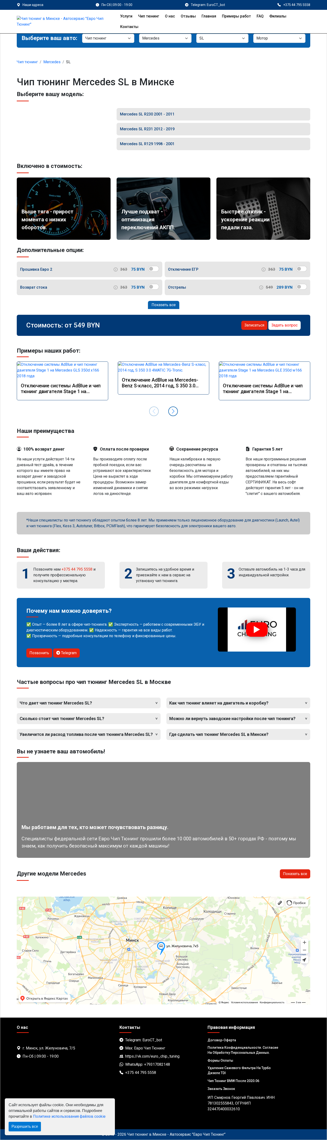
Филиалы (277, 16)
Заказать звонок (221, 1089)
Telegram (68, 653)
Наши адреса (33, 5)
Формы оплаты (220, 1060)
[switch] (153, 269)
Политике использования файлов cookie (69, 1116)
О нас (170, 16)
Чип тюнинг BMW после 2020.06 (233, 1081)
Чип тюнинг (148, 16)
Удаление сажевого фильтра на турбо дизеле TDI (239, 1070)
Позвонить (39, 653)
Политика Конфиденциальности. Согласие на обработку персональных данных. (243, 1050)
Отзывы (188, 16)
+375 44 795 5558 (77, 569)
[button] (173, 411)
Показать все (164, 305)
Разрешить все (24, 1126)
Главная (209, 16)
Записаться (254, 325)
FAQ (260, 16)
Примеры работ (236, 16)
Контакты (129, 26)
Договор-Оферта (222, 1040)
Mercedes (52, 62)
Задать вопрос (284, 325)
